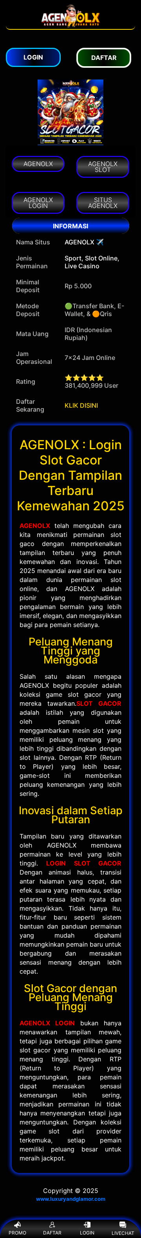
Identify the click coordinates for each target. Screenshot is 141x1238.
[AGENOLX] (70, 25)
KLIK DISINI (81, 405)
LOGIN (87, 1233)
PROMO (17, 1233)
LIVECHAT (123, 1233)
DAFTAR (52, 1233)
